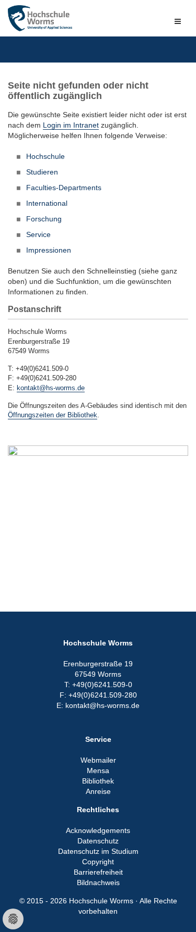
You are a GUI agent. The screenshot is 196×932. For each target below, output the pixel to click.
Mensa (98, 770)
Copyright (98, 862)
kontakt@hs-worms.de (51, 388)
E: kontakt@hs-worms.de (98, 705)
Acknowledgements (98, 830)
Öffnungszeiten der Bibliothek (52, 415)
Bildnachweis (98, 882)
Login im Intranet (71, 125)
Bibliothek (98, 781)
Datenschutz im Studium (98, 851)
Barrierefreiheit (98, 872)
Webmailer (98, 760)
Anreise (98, 791)
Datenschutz (98, 841)
